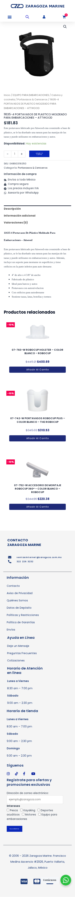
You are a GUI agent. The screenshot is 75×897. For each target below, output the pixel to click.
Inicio (7, 95)
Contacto (13, 586)
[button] (9, 17)
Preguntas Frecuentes (22, 653)
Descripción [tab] (12, 209)
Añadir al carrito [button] (37, 369)
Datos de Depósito (19, 608)
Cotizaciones (16, 660)
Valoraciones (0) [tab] (16, 222)
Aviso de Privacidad (19, 593)
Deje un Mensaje (18, 646)
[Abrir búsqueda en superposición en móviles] (27, 17)
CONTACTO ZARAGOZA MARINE (24, 542)
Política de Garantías (21, 622)
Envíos (11, 630)
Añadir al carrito (39, 154)
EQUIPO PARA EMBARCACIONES (31, 95)
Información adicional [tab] (19, 216)
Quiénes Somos (17, 600)
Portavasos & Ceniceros (32, 99)
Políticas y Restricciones (23, 615)
